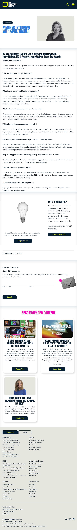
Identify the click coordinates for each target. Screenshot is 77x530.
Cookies (5, 496)
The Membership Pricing (11, 445)
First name (7, 286)
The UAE (32, 494)
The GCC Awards (35, 447)
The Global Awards (35, 442)
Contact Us (6, 494)
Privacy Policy (7, 499)
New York (32, 496)
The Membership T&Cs (10, 457)
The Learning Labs (9, 473)
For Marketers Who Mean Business (14, 489)
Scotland (32, 487)
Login (25, 432)
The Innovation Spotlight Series (13, 468)
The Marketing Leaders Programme (14, 475)
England (32, 484)
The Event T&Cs (34, 449)
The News (32, 476)
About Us (6, 487)
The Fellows (7, 452)
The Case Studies (35, 466)
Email (31, 286)
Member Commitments (10, 454)
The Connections (8, 447)
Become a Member (59, 234)
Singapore (32, 491)
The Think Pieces (35, 464)
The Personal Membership (11, 442)
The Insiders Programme (11, 470)
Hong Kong (33, 489)
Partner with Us (8, 484)
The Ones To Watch (9, 477)
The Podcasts (33, 471)
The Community (8, 449)
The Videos (33, 468)
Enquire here (23, 241)
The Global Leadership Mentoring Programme (14, 465)
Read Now (20, 369)
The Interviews (34, 473)
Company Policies (9, 491)
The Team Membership (10, 440)
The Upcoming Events (36, 440)
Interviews (7, 23)
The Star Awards (34, 445)
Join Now (10, 432)
